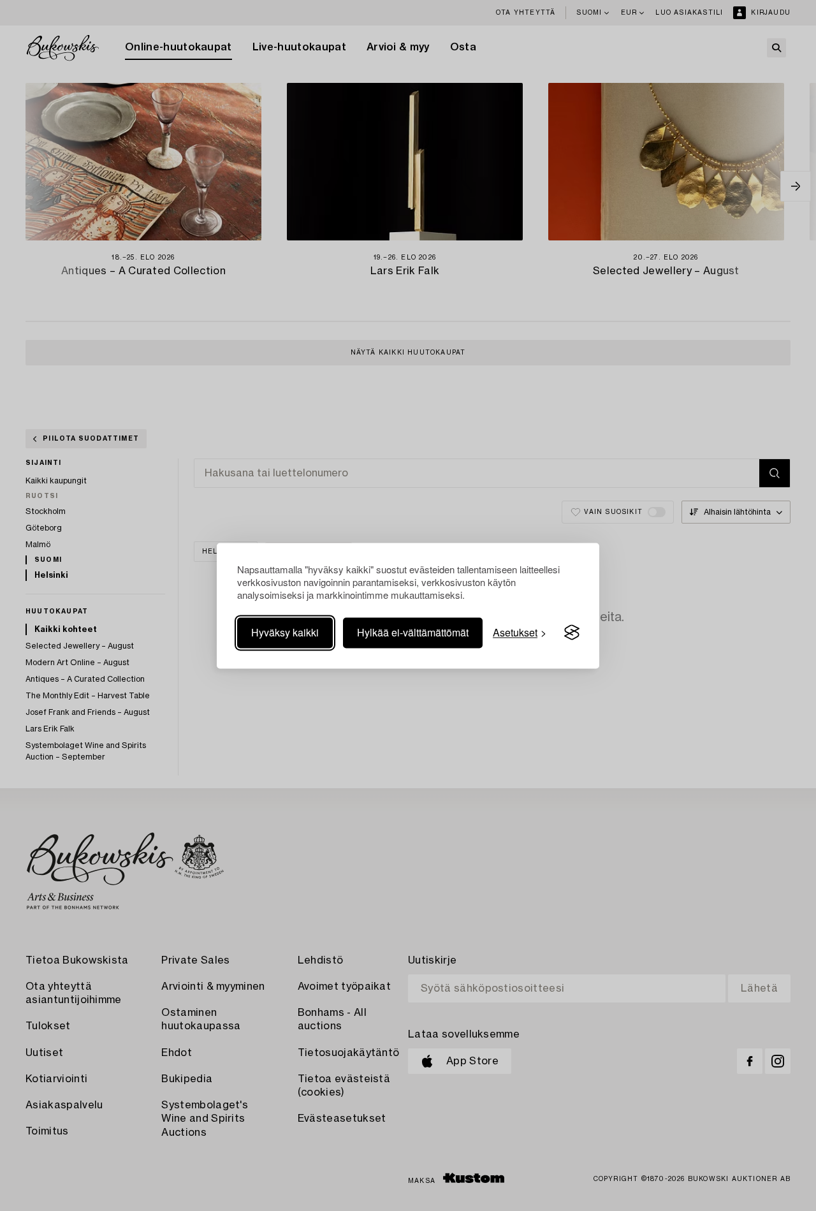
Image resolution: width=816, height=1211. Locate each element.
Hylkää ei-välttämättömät (413, 632)
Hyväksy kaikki (285, 632)
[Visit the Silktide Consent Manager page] (572, 632)
